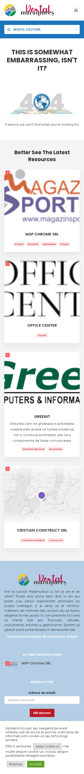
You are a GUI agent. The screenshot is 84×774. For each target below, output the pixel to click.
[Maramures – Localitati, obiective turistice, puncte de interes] (22, 10)
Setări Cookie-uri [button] (47, 746)
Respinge (15, 764)
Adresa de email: (42, 693)
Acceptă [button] (36, 764)
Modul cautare (26, 29)
